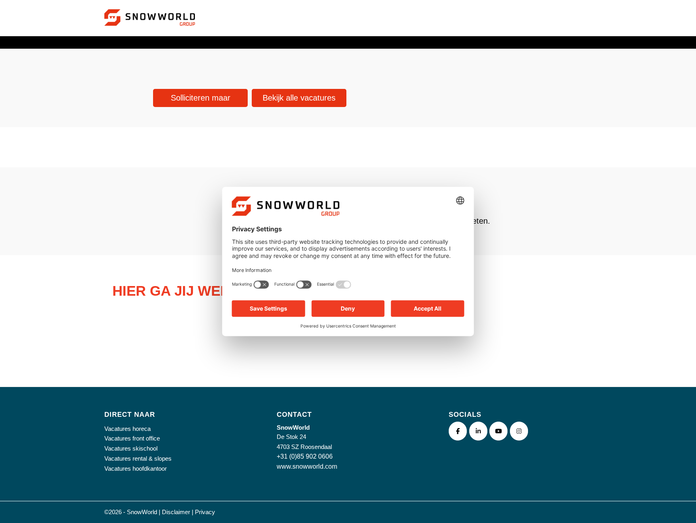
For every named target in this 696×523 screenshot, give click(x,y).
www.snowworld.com (307, 466)
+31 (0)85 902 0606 (305, 456)
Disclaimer (176, 512)
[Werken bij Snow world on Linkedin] (478, 431)
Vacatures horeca (127, 428)
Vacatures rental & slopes (138, 458)
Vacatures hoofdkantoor (135, 468)
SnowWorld (142, 512)
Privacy (205, 512)
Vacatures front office (132, 438)
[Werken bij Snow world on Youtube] (498, 431)
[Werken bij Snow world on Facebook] (458, 431)
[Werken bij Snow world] (149, 27)
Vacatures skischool (130, 448)
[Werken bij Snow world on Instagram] (519, 431)
